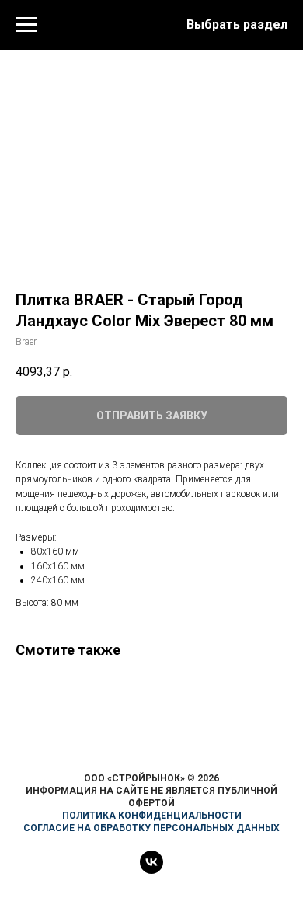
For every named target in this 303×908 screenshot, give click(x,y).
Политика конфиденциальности (152, 815)
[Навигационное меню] (26, 25)
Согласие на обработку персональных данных (151, 828)
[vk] (151, 869)
